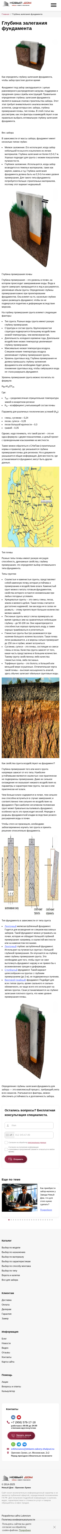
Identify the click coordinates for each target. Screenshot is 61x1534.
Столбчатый (11, 970)
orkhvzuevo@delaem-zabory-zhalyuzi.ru (32, 1449)
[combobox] (9, 1135)
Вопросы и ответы (11, 1386)
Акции (5, 1382)
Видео (5, 1348)
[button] (9, 1219)
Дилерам (6, 1309)
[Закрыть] (54, 1527)
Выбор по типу (9, 1270)
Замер (5, 1318)
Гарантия (6, 1314)
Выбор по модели (11, 1247)
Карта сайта (8, 1362)
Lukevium (26, 1516)
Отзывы (6, 1352)
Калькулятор (8, 1391)
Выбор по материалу (13, 1257)
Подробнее (25, 1530)
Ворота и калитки (11, 1275)
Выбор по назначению (13, 1252)
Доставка (6, 1300)
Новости (6, 1343)
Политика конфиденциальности (18, 1519)
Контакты (6, 1357)
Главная (5, 14)
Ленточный (10, 926)
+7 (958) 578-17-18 (23, 1422)
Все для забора (10, 1280)
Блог (4, 1339)
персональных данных (37, 1143)
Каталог (7, 1240)
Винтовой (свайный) (15, 980)
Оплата (6, 1305)
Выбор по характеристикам (16, 1261)
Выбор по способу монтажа (16, 1266)
